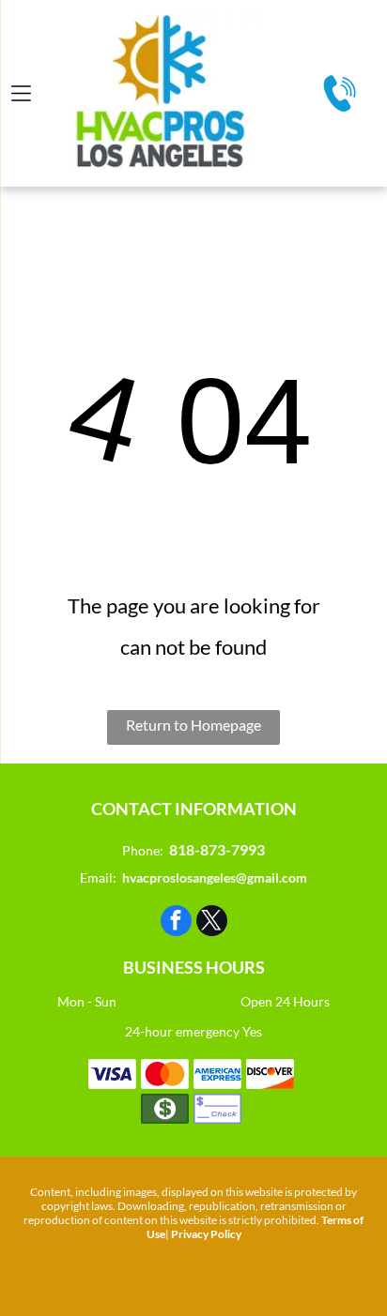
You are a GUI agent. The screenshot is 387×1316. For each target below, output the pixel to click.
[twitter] (211, 923)
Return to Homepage (193, 725)
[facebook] (176, 923)
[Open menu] (21, 93)
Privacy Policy (206, 1234)
